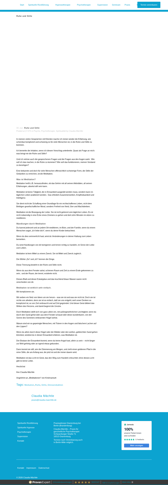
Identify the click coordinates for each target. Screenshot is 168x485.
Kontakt (20, 441)
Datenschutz (43, 468)
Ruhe (37, 385)
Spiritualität (61, 131)
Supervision (22, 436)
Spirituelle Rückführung (27, 423)
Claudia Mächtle (76, 131)
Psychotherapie (48, 131)
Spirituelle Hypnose (26, 428)
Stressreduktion (55, 385)
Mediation (29, 385)
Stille (44, 385)
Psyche (37, 131)
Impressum (31, 468)
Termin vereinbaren (148, 5)
